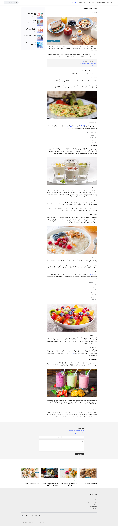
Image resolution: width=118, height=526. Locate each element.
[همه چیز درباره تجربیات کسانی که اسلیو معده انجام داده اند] (40, 23)
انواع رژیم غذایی (93, 504)
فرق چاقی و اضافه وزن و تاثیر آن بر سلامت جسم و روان (30, 28)
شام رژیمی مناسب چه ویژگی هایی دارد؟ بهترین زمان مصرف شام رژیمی (50, 484)
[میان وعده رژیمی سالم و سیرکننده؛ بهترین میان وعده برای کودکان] (68, 473)
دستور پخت (94, 508)
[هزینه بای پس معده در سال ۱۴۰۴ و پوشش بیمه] (40, 15)
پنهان (84, 61)
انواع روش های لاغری (92, 502)
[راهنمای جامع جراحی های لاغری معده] (40, 45)
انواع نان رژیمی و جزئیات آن (91, 483)
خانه (96, 497)
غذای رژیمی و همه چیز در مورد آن (32, 483)
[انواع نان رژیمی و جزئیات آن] (88, 473)
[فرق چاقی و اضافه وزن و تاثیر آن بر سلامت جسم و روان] (40, 30)
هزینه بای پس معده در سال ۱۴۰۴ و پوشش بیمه (30, 14)
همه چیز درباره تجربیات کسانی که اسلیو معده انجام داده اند (30, 21)
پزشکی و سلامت (93, 506)
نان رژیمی (72, 353)
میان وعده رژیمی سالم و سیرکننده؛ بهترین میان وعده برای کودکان (69, 484)
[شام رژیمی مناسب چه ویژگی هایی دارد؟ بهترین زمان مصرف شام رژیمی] (49, 473)
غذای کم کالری (68, 127)
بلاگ (96, 500)
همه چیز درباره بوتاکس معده (30, 35)
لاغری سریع (77, 191)
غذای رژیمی (84, 125)
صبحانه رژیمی (92, 274)
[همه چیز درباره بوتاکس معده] (40, 38)
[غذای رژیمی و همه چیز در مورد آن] (30, 473)
